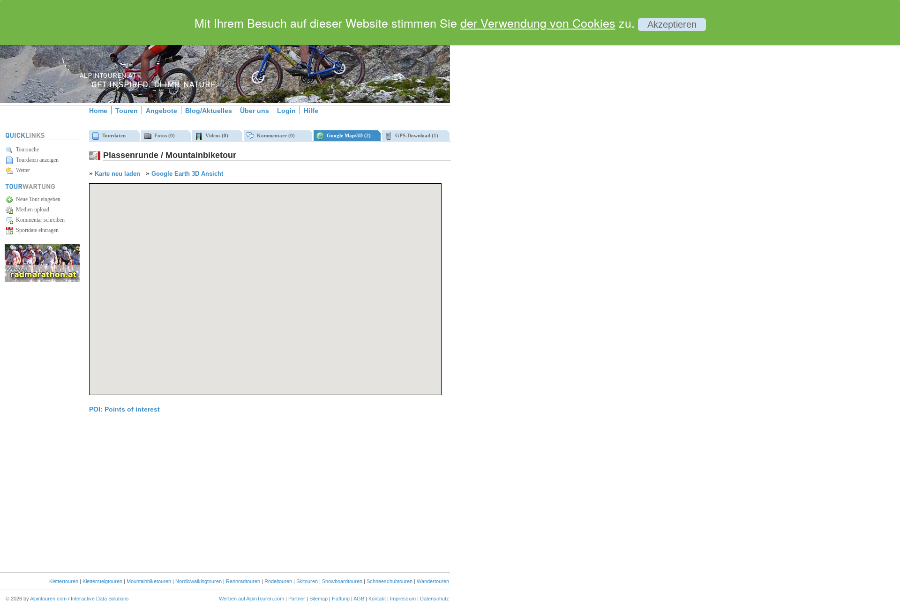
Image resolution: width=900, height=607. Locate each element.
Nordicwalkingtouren (198, 581)
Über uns (254, 110)
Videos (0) (215, 135)
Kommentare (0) (274, 135)
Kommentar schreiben (39, 220)
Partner (296, 598)
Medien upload (31, 209)
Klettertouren (63, 581)
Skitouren (307, 581)
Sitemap (318, 598)
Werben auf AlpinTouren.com (251, 598)
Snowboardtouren (342, 581)
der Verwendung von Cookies (537, 22)
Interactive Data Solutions (100, 598)
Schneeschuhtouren (389, 581)
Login (286, 110)
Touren (126, 110)
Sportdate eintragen (36, 230)
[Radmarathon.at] (42, 280)
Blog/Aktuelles (208, 110)
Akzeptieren (672, 24)
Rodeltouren (278, 581)
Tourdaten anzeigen (36, 160)
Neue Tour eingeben (36, 199)
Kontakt (377, 598)
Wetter (21, 170)
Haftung (341, 598)
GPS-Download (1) (415, 135)
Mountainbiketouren (149, 581)
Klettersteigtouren (102, 581)
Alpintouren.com (48, 598)
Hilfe (311, 110)
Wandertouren (433, 581)
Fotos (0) (163, 135)
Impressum (403, 598)
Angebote (161, 110)
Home (98, 110)
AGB (358, 598)
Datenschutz (434, 598)
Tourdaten (112, 135)
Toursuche (26, 149)
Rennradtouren (243, 581)
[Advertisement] (529, 160)
